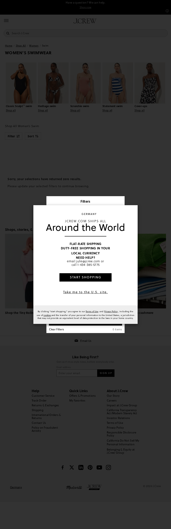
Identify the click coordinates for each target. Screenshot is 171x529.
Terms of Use (92, 311)
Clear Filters (56, 329)
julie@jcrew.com (88, 261)
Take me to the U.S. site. (85, 292)
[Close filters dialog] (120, 202)
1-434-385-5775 (88, 265)
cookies (47, 315)
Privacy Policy (111, 311)
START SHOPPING (85, 277)
